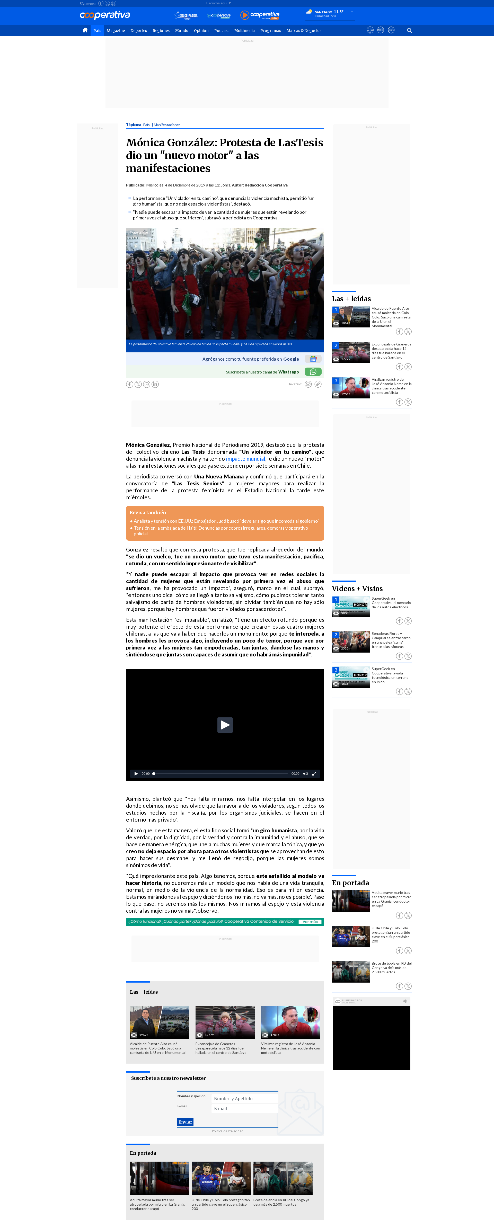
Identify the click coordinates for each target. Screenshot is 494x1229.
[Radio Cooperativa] (259, 16)
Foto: (134, 233)
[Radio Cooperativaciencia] (219, 15)
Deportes (138, 30)
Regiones (161, 30)
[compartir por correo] (308, 384)
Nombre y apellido (191, 1096)
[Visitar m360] (380, 34)
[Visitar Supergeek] (391, 34)
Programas (270, 30)
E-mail (182, 1106)
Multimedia (244, 30)
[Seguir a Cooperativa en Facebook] (100, 3)
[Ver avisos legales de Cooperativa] (370, 34)
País (97, 30)
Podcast (221, 30)
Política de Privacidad (227, 1131)
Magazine (116, 30)
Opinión (201, 30)
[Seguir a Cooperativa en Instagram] (113, 3)
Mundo (181, 30)
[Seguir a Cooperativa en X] (107, 3)
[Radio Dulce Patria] (186, 15)
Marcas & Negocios (304, 30)
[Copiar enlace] (318, 384)
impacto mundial (245, 458)
